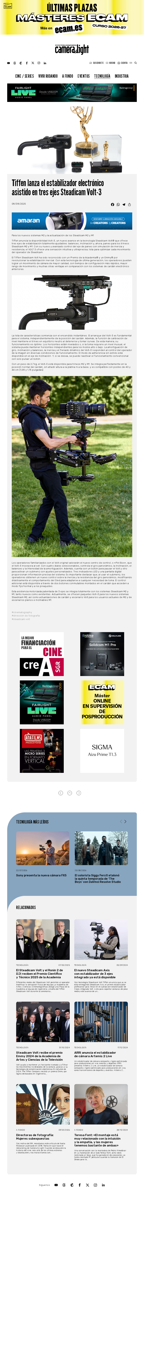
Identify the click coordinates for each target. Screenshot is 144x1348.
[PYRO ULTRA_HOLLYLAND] (102, 654)
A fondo (67, 76)
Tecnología (102, 76)
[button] (125, 821)
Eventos (84, 76)
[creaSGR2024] (42, 654)
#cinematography (22, 612)
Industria (122, 76)
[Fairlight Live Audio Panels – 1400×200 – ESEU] (72, 92)
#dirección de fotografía (26, 615)
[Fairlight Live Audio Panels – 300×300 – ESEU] (42, 702)
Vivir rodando (48, 76)
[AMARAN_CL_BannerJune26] (72, 221)
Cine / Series (24, 76)
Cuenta (124, 63)
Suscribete (98, 63)
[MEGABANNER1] (72, 17)
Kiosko (112, 63)
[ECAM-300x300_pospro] (102, 702)
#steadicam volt (21, 619)
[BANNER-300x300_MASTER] (42, 751)
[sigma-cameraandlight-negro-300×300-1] (102, 751)
